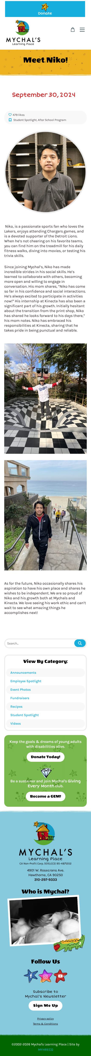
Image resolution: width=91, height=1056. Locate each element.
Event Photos (20, 690)
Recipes (16, 706)
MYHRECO (45, 1050)
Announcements (23, 673)
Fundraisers (19, 698)
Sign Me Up (45, 1005)
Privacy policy (45, 1018)
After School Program (52, 120)
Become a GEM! (45, 796)
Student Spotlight (24, 715)
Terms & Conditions (45, 1023)
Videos (15, 723)
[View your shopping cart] (72, 29)
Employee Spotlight (25, 681)
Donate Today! (45, 757)
